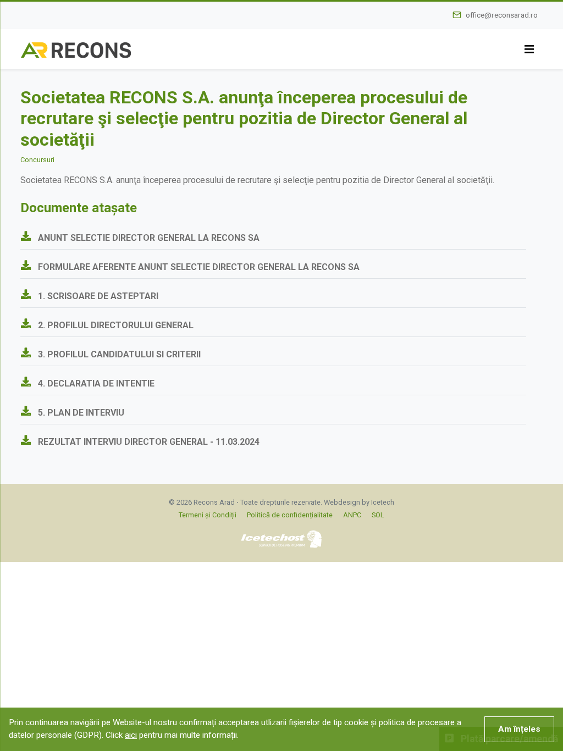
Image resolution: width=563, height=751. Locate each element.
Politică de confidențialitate (290, 515)
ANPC (352, 515)
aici (131, 735)
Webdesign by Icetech (359, 502)
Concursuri (37, 160)
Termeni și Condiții (207, 515)
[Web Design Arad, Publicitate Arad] (281, 538)
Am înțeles (519, 729)
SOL (378, 515)
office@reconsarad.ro (502, 14)
